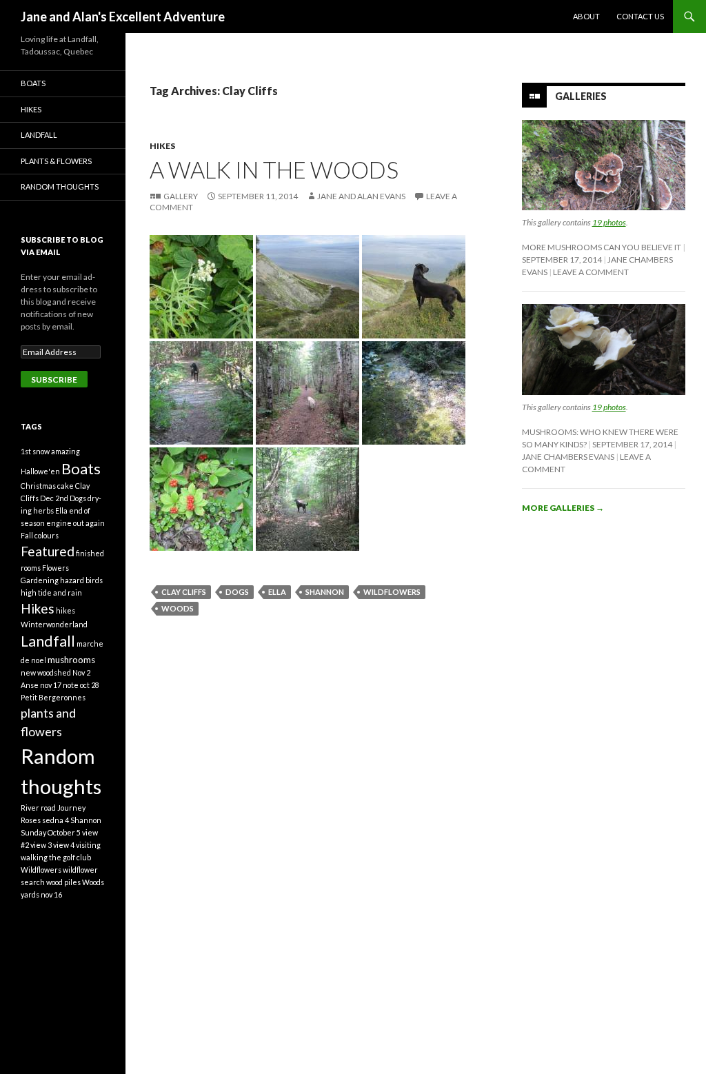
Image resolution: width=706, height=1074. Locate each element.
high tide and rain (51, 592)
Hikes (162, 146)
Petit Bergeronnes (53, 697)
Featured (47, 551)
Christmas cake (47, 485)
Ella (277, 591)
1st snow (35, 451)
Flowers (55, 567)
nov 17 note (59, 684)
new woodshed (46, 672)
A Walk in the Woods (274, 169)
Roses (31, 819)
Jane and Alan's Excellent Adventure (123, 16)
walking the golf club (56, 857)
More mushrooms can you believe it (601, 247)
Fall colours (40, 535)
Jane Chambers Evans (568, 457)
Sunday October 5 (51, 832)
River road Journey (53, 807)
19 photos (609, 222)
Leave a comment (591, 272)
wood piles (63, 882)
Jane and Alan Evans (361, 196)
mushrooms (71, 659)
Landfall (39, 134)
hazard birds (81, 580)
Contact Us (640, 16)
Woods (177, 608)
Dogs (237, 591)
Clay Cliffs (183, 591)
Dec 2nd (54, 498)
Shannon (324, 591)
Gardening (40, 580)
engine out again (75, 522)
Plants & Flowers (56, 160)
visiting (88, 844)
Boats (33, 83)
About (586, 16)
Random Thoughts (60, 186)
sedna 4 (55, 819)
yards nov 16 (41, 894)
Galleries (581, 96)
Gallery (180, 196)
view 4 (63, 844)
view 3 (41, 844)
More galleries (563, 508)
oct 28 (89, 684)
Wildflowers (392, 591)
